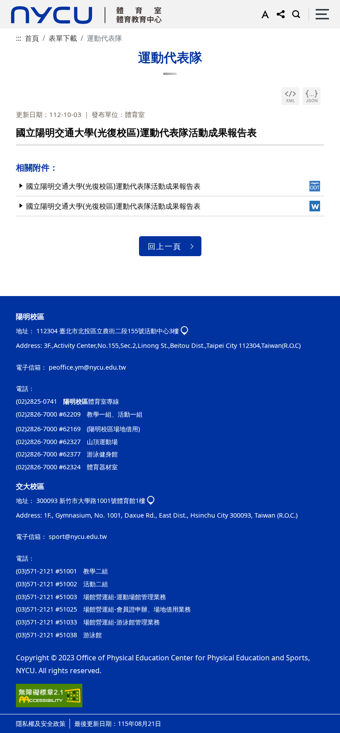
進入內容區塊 (21, 5)
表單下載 (63, 38)
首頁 (32, 38)
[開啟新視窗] (290, 96)
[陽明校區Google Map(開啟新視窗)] (184, 331)
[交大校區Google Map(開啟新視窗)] (150, 501)
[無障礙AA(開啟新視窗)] (49, 699)
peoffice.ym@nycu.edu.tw (87, 367)
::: (18, 38)
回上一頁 (165, 246)
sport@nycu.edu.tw (78, 536)
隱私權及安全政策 (41, 723)
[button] (263, 14)
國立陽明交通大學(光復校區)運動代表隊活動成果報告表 (113, 186)
